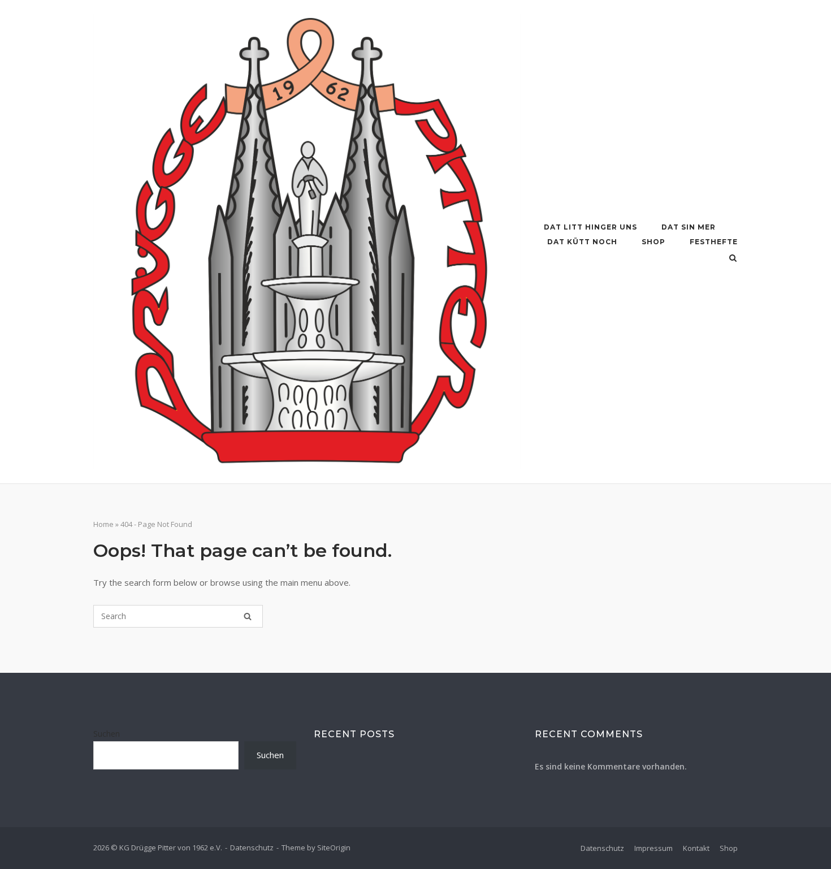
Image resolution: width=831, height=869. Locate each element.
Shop (653, 241)
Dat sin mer (688, 227)
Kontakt (696, 848)
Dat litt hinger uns (590, 227)
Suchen (106, 733)
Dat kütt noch (582, 241)
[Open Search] (733, 259)
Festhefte (714, 241)
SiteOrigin (333, 847)
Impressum (653, 848)
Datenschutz (252, 847)
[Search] (247, 616)
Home (103, 524)
